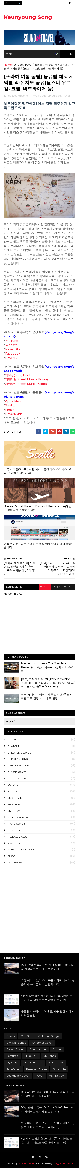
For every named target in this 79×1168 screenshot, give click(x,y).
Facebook (12, 353)
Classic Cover (17, 772)
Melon (10, 409)
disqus (56, 587)
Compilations (17, 778)
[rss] (46, 1157)
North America (18, 817)
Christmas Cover (19, 765)
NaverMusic (13, 414)
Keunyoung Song (28, 17)
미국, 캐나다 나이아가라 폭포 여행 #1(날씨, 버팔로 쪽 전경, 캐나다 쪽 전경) (47, 696)
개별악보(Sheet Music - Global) (27, 384)
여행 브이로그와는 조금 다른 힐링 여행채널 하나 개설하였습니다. (39, 545)
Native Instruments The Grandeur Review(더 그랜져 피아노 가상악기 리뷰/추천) (47, 667)
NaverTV (11, 358)
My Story (14, 810)
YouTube (11, 340)
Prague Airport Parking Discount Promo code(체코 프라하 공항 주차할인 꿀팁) (37, 508)
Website (11, 345)
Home (8, 64)
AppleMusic (14, 401)
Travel (28, 64)
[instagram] (40, 1157)
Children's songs (19, 752)
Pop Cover (15, 830)
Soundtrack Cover (21, 849)
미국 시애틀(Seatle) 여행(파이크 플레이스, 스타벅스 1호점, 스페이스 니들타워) (38, 471)
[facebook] (70, 3)
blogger (45, 587)
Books (12, 739)
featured (14, 791)
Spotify (10, 405)
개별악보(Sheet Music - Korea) (26, 379)
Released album (19, 836)
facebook (68, 587)
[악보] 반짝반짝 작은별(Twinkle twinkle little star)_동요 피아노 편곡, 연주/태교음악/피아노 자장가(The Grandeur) (47, 682)
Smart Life (14, 843)
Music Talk (15, 797)
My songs (14, 804)
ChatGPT (13, 746)
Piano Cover (16, 823)
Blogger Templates (63, 1163)
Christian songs (18, 759)
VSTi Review (15, 862)
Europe (18, 64)
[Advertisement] (39, 909)
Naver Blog (13, 349)
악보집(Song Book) (18, 375)
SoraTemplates (26, 1163)
